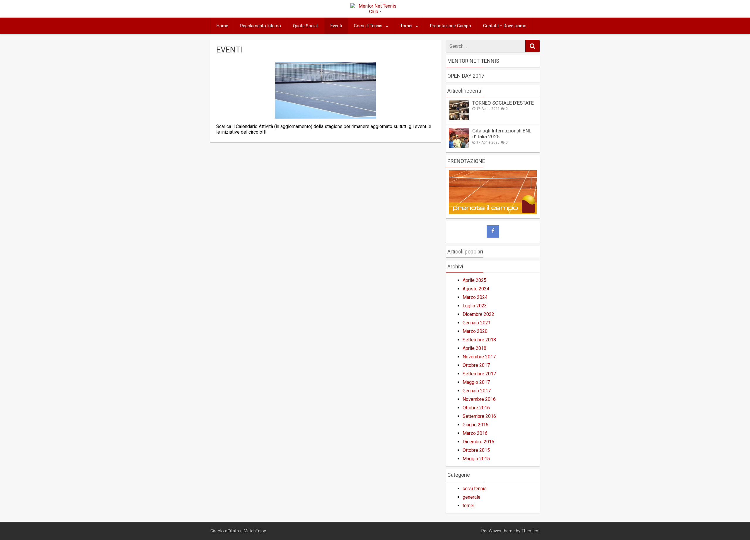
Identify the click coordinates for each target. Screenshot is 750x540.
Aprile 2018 (474, 348)
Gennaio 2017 (477, 390)
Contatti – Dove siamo (504, 25)
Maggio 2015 (476, 458)
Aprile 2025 (474, 280)
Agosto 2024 (476, 289)
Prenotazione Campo (450, 25)
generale (471, 497)
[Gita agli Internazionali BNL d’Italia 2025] (459, 146)
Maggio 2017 (476, 382)
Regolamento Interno (260, 25)
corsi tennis (475, 488)
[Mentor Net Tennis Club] (375, 11)
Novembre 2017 (479, 357)
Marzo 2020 (475, 331)
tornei (468, 505)
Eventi (336, 25)
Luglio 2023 (475, 306)
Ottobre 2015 (476, 450)
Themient (530, 531)
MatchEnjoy (255, 531)
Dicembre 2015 (478, 441)
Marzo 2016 (475, 433)
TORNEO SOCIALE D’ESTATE (503, 103)
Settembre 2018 (479, 340)
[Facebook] (493, 231)
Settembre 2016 (479, 416)
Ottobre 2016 (476, 407)
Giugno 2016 (475, 424)
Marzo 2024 (475, 297)
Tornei (406, 25)
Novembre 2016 (479, 399)
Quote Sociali (305, 25)
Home (222, 25)
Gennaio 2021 (477, 323)
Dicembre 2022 (478, 314)
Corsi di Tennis (368, 25)
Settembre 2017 (479, 374)
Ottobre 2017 (476, 365)
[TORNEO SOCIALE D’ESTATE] (459, 119)
